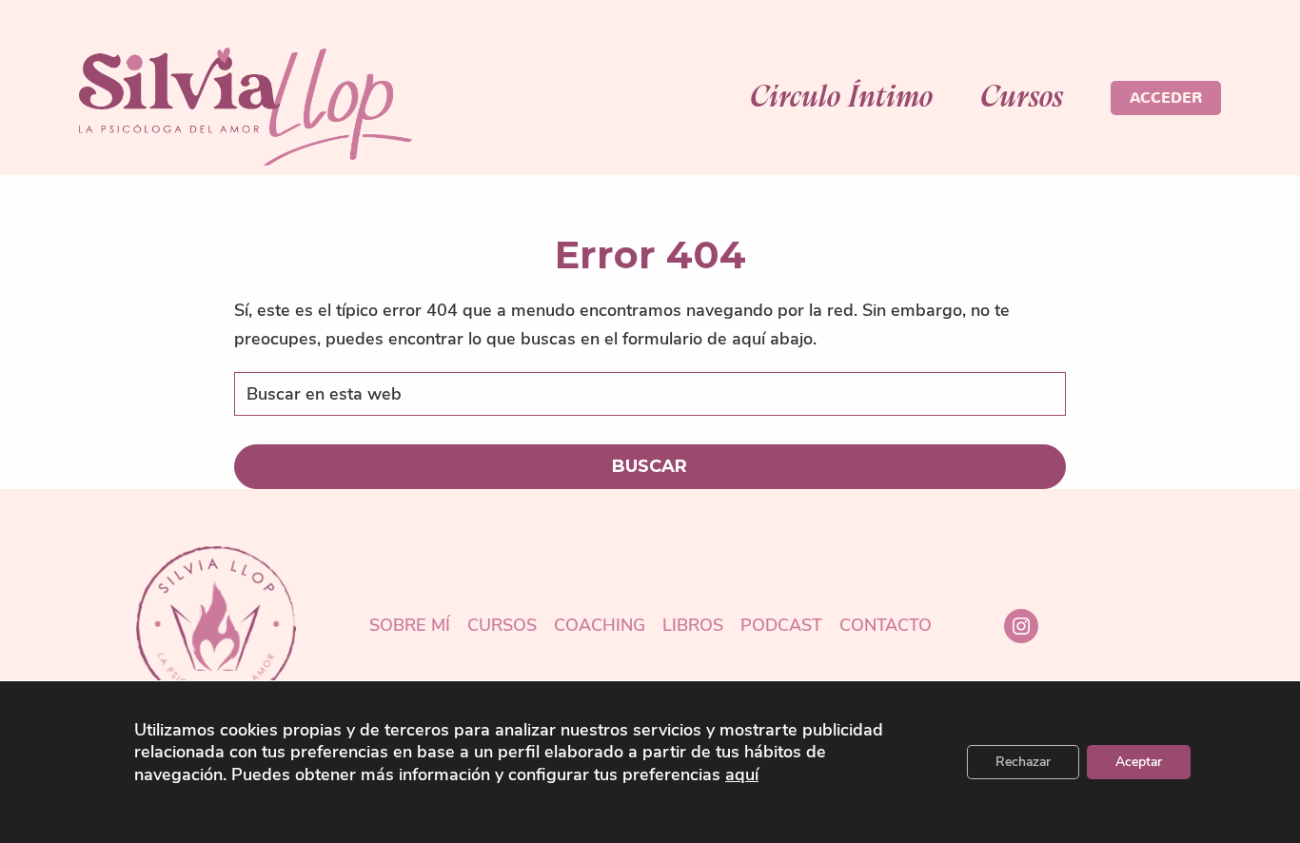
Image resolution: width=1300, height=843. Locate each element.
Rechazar (1023, 762)
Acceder (1166, 98)
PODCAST (781, 626)
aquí (741, 775)
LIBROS (692, 626)
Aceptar (1138, 762)
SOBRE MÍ (409, 626)
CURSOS (502, 626)
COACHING (599, 626)
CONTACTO (885, 626)
